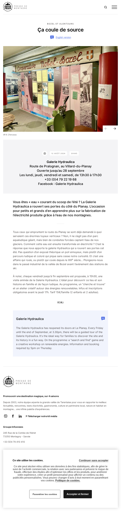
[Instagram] (5, 417)
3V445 (74, 153)
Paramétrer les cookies (45, 494)
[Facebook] (12, 417)
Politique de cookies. (67, 480)
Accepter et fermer (78, 494)
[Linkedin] (20, 417)
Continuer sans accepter (93, 460)
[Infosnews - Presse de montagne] (16, 7)
